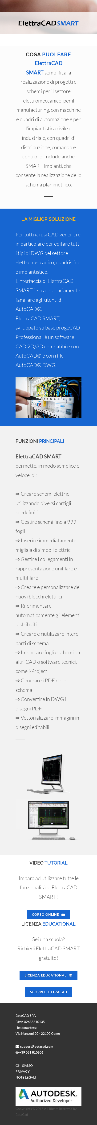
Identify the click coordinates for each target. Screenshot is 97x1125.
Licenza (45, 975)
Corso (45, 914)
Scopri (48, 992)
